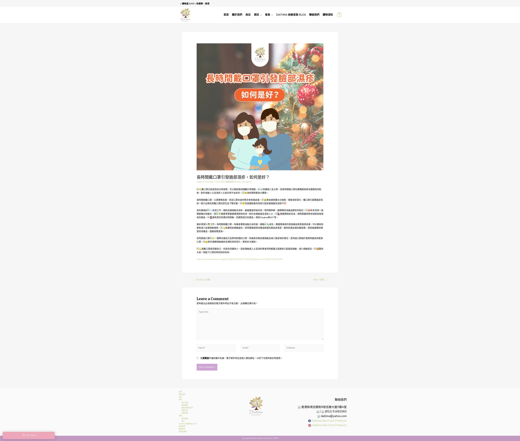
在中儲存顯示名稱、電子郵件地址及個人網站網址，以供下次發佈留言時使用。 (241, 358)
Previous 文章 (201, 279)
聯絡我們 (314, 15)
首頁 (226, 15)
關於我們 (237, 15)
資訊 (256, 15)
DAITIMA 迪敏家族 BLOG (291, 15)
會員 (267, 15)
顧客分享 (184, 410)
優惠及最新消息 (187, 408)
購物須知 (328, 15)
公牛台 (275, 438)
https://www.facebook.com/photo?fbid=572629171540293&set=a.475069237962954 (240, 259)
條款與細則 (183, 432)
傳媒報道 (184, 405)
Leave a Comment (205, 181)
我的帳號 (184, 419)
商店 (248, 15)
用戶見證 (184, 403)
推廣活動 (184, 413)
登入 (183, 421)
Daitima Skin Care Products (329, 421)
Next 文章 (320, 279)
